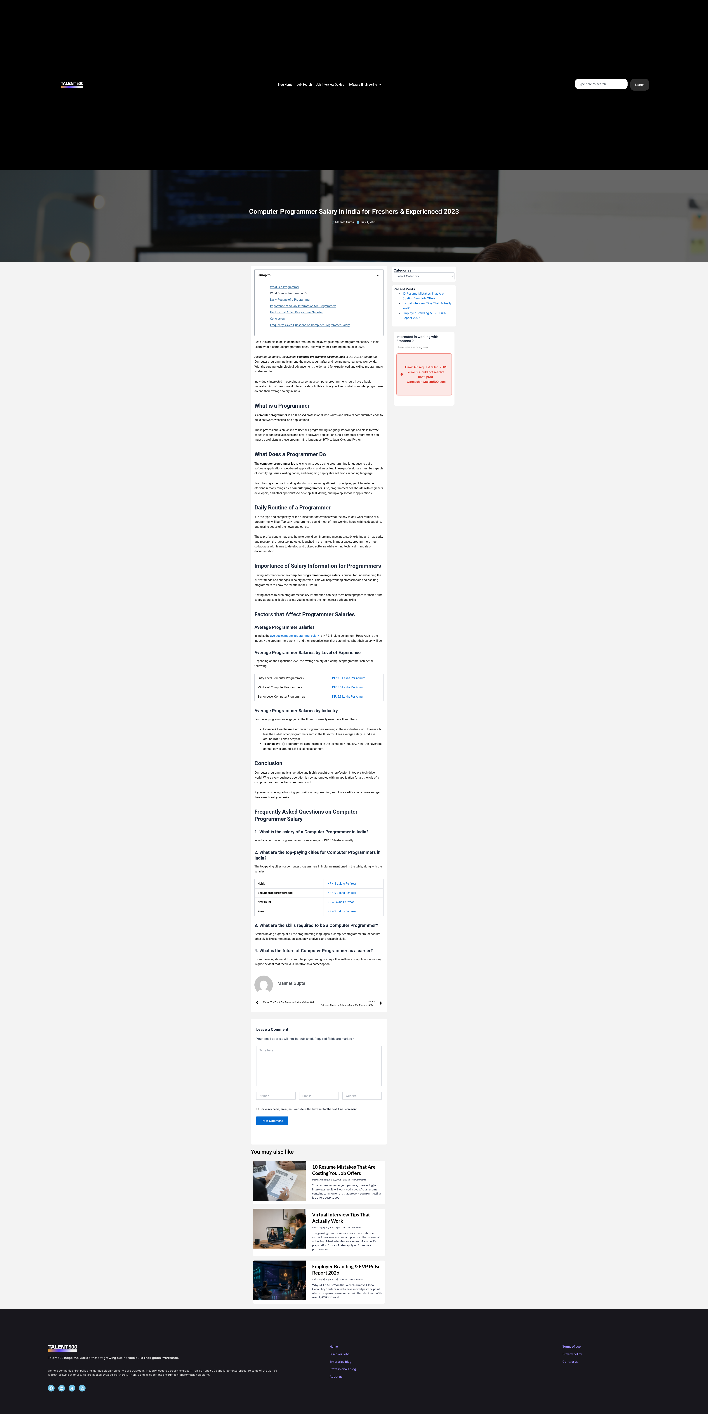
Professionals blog (343, 1369)
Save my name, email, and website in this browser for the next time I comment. (309, 1109)
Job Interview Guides (330, 84)
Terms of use (572, 1346)
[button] (378, 275)
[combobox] (601, 84)
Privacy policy (572, 1354)
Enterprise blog (340, 1362)
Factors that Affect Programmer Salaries (296, 312)
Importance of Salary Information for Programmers (303, 306)
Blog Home (285, 84)
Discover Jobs (340, 1354)
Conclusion (277, 318)
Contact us (570, 1362)
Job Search (304, 84)
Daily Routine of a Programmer (290, 299)
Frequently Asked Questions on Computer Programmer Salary (310, 325)
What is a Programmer (284, 287)
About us (336, 1377)
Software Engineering (362, 84)
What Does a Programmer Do (289, 293)
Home (334, 1346)
